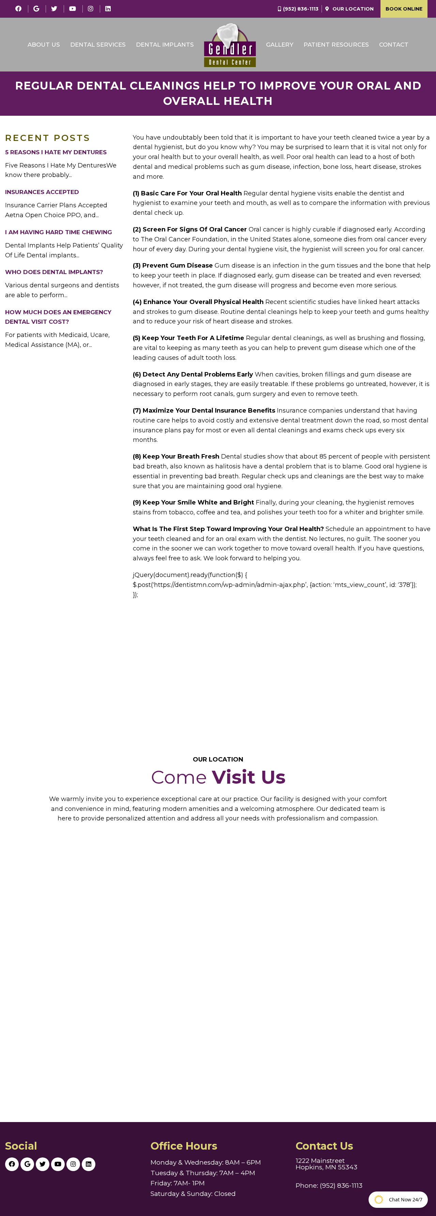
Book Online (404, 9)
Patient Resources (336, 44)
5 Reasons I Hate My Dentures (56, 152)
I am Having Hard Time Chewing (58, 232)
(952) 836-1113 (300, 9)
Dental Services (98, 44)
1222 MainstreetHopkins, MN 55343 (326, 1163)
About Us (44, 44)
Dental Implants (165, 44)
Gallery (279, 44)
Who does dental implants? (54, 272)
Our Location (352, 9)
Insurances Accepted (42, 192)
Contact (393, 44)
